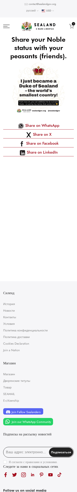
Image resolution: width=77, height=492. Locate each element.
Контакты (9, 317)
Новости (9, 310)
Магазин (9, 374)
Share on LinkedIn (42, 152)
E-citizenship (11, 400)
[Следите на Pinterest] (41, 475)
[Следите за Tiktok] (59, 475)
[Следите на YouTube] (50, 475)
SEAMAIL (9, 394)
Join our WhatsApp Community (31, 421)
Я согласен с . (33, 462)
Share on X (42, 134)
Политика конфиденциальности (25, 330)
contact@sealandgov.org (42, 4)
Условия (9, 324)
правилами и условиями (41, 462)
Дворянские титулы (16, 381)
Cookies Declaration (16, 343)
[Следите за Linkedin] (32, 475)
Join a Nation (11, 350)
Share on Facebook (42, 143)
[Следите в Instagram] (23, 475)
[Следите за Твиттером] (14, 475)
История (9, 304)
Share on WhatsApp (41, 125)
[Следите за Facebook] (5, 475)
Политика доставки (16, 337)
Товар (7, 387)
